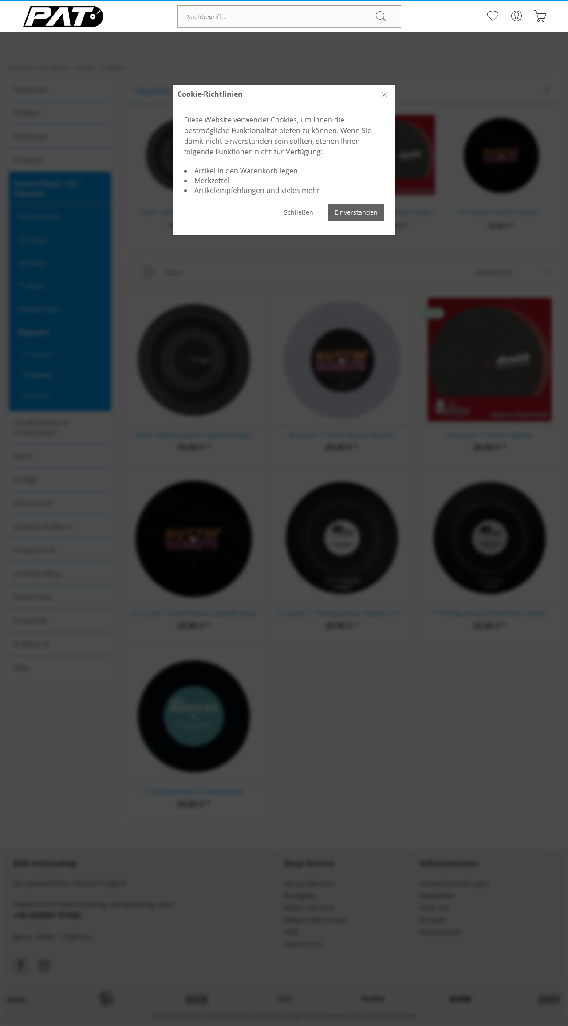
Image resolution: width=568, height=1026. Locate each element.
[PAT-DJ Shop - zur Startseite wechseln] (63, 16)
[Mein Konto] (516, 16)
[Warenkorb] (540, 16)
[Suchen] (381, 16)
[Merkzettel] (492, 16)
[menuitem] (289, 16)
